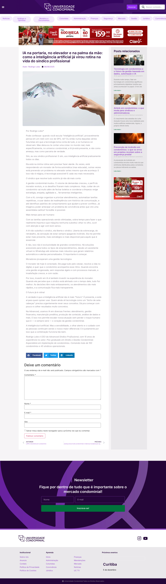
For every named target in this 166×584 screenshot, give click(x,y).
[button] (3, 7)
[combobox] (152, 7)
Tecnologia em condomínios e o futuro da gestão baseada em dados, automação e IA (129, 71)
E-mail (27, 412)
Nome (27, 403)
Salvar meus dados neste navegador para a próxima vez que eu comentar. (58, 431)
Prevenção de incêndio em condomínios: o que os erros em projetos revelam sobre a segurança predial (128, 151)
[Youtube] (145, 538)
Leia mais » (117, 90)
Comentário (30, 375)
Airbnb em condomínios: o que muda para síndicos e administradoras (129, 110)
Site (26, 422)
